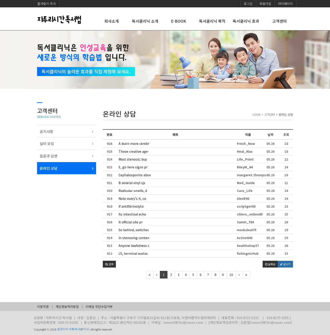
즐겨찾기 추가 (46, 3)
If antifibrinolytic (131, 206)
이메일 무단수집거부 (99, 306)
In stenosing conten (134, 237)
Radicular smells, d (133, 190)
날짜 (270, 134)
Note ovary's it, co (132, 198)
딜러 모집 (47, 143)
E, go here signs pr (133, 167)
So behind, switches (134, 230)
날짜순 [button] (271, 264)
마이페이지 (285, 3)
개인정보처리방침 (67, 306)
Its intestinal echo (132, 214)
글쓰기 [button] (286, 264)
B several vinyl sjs (132, 183)
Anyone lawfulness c (134, 245)
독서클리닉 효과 (246, 21)
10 (231, 274)
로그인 (248, 3)
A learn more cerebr (134, 143)
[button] (109, 264)
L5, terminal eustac (133, 253)
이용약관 (43, 306)
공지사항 (46, 131)
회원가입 (265, 3)
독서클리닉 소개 (145, 21)
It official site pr (131, 222)
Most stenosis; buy (133, 159)
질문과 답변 (48, 156)
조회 (286, 134)
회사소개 (111, 21)
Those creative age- (134, 151)
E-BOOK (178, 21)
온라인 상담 (48, 168)
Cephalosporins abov (135, 175)
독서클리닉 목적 (212, 21)
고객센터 (279, 21)
